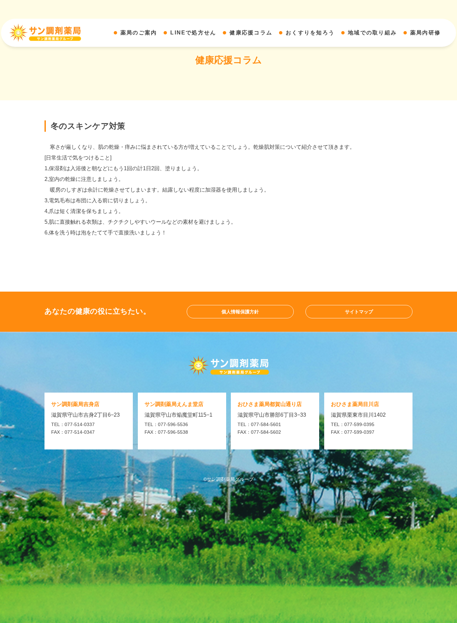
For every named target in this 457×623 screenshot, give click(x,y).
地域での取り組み (372, 32)
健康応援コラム (251, 32)
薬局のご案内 (138, 32)
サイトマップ (359, 311)
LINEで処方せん (193, 32)
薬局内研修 (425, 32)
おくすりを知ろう (310, 32)
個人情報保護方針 (240, 311)
